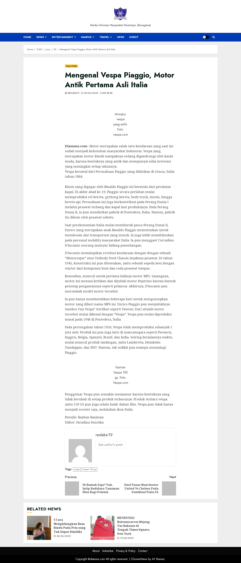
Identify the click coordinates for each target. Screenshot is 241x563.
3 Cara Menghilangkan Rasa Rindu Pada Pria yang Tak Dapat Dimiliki (39, 528)
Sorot (133, 37)
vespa (77, 469)
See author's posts (110, 444)
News (40, 37)
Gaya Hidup (71, 66)
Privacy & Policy (125, 551)
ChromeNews (139, 559)
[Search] (213, 37)
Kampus (86, 37)
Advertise (107, 551)
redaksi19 (73, 93)
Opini (120, 37)
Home (27, 37)
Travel (104, 37)
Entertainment (62, 37)
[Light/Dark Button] (206, 37)
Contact (142, 551)
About (96, 551)
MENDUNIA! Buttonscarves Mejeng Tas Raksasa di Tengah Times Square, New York (103, 528)
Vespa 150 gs (89, 469)
